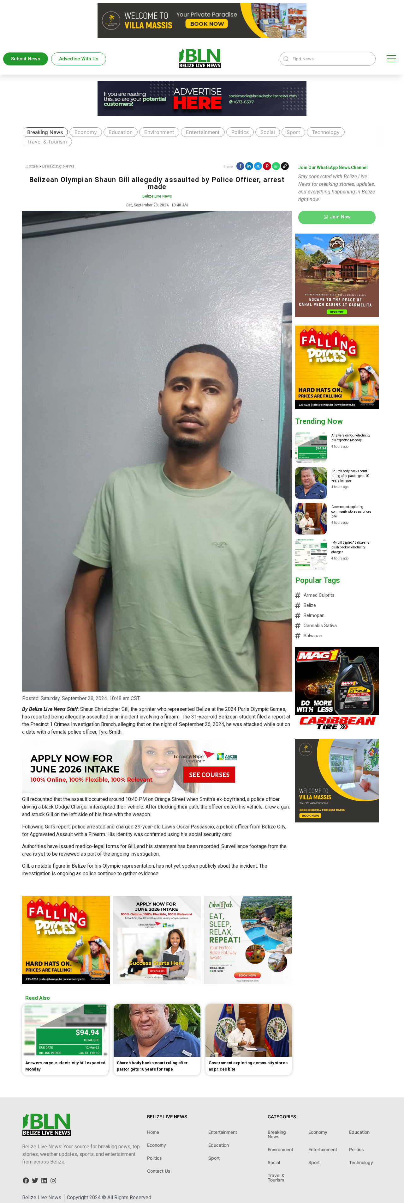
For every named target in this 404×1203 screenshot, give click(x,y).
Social (267, 132)
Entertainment (203, 132)
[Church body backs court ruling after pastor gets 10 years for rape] (311, 483)
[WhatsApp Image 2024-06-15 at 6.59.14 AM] (66, 982)
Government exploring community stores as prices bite (351, 511)
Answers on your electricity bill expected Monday (350, 438)
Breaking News (45, 132)
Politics (240, 132)
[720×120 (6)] (202, 114)
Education (121, 132)
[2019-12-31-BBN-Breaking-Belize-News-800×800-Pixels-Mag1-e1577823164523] (337, 728)
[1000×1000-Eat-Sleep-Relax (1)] (248, 982)
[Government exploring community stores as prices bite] (311, 518)
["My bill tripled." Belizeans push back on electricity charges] (311, 554)
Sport (293, 132)
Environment (159, 132)
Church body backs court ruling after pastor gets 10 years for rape (350, 475)
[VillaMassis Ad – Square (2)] (337, 820)
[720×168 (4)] (135, 792)
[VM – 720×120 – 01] (202, 36)
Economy (85, 132)
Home (31, 166)
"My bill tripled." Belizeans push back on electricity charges (350, 547)
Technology (326, 132)
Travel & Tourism (47, 141)
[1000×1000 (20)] (157, 982)
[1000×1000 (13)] (337, 315)
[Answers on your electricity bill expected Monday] (311, 447)
